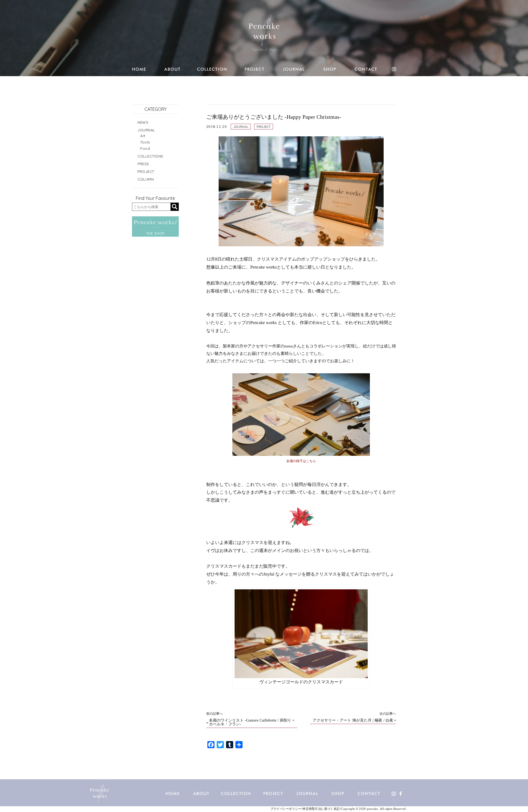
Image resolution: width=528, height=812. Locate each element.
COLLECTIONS (150, 156)
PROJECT (264, 127)
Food (145, 148)
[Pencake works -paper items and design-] (264, 33)
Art (142, 136)
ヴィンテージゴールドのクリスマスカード (301, 682)
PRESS (143, 164)
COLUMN (146, 179)
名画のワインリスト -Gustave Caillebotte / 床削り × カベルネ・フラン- (252, 722)
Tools (145, 142)
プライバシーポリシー (285, 808)
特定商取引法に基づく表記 (321, 808)
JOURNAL (240, 127)
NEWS (143, 122)
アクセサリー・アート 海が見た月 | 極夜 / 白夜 (353, 720)
